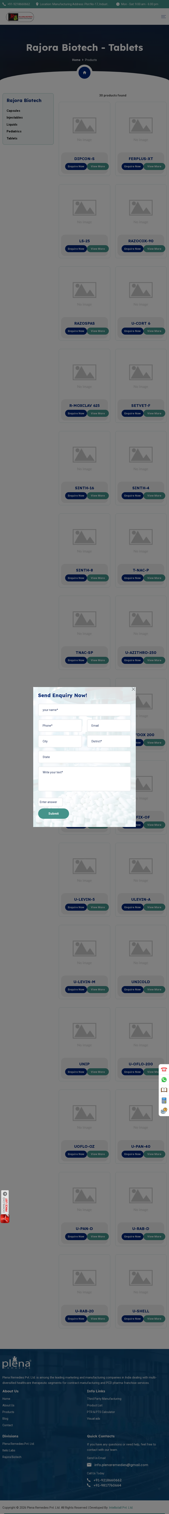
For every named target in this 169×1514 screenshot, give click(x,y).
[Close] (133, 689)
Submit (53, 813)
